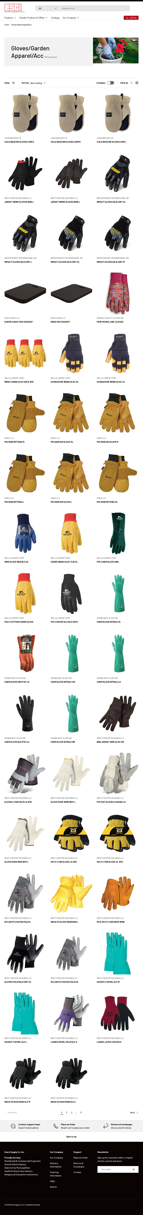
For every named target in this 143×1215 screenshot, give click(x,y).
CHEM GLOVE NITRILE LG (109, 681)
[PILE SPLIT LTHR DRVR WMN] (118, 893)
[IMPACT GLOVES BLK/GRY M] (118, 233)
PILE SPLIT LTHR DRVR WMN (111, 921)
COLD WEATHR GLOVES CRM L (111, 141)
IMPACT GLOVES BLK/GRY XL (111, 201)
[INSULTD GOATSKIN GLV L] (71, 1074)
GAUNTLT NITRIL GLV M (108, 981)
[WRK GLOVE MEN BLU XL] (25, 533)
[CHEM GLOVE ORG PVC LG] (25, 653)
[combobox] (82, 8)
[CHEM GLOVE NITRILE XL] (118, 593)
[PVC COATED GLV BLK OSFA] (71, 593)
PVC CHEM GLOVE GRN (108, 561)
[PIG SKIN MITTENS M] (25, 413)
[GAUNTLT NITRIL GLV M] (118, 953)
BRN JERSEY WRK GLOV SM (110, 741)
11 (81, 1112)
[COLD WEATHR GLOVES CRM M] (71, 113)
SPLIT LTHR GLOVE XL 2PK (110, 861)
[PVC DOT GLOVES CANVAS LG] (118, 773)
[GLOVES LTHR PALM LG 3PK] (25, 773)
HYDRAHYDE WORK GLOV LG (111, 381)
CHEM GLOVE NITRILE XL (109, 621)
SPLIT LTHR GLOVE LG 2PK (64, 861)
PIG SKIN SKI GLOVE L (61, 501)
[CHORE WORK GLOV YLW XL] (71, 533)
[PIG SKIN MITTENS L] (25, 473)
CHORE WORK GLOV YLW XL (64, 561)
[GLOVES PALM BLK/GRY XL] (25, 953)
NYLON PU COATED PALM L (17, 921)
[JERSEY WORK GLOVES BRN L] (25, 173)
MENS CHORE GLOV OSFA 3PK (19, 381)
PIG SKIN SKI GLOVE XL (62, 441)
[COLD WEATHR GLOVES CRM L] (118, 113)
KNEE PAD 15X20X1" (60, 321)
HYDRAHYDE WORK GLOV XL (65, 381)
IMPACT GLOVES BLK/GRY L (18, 261)
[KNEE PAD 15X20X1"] (71, 293)
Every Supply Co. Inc (17, 1205)
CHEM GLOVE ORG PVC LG (16, 681)
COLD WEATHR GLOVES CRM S (19, 141)
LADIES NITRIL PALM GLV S (64, 1042)
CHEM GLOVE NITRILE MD (63, 741)
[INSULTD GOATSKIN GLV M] (25, 1074)
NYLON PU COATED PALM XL (65, 981)
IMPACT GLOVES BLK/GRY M (111, 261)
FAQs (52, 1181)
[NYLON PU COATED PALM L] (25, 893)
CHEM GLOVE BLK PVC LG (16, 741)
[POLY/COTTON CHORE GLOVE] (25, 593)
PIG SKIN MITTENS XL (107, 501)
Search (53, 1186)
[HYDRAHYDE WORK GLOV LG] (118, 353)
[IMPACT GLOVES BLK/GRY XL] (118, 173)
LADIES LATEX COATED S (109, 1042)
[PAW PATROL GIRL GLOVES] (118, 293)
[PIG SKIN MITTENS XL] (118, 473)
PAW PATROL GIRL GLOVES (110, 321)
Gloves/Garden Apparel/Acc (21, 25)
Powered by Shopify (32, 1205)
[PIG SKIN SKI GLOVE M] (118, 413)
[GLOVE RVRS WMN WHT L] (71, 773)
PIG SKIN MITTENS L (14, 501)
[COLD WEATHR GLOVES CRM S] (25, 113)
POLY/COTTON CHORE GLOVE (18, 621)
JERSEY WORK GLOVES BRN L (19, 201)
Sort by (25, 82)
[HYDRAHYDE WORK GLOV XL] (71, 353)
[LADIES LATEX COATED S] (118, 1013)
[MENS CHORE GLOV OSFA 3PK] (25, 353)
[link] (31, 1112)
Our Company (56, 1157)
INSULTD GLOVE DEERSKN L (64, 921)
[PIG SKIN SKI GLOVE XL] (71, 413)
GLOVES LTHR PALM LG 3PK (18, 802)
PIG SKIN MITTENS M (14, 441)
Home (6, 25)
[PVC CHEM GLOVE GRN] (118, 533)
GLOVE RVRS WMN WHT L (63, 802)
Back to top (71, 1136)
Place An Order (80, 1157)
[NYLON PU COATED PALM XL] (71, 953)
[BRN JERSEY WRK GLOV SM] (118, 713)
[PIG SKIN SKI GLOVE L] (71, 473)
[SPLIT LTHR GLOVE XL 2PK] (118, 834)
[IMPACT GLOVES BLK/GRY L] (25, 233)
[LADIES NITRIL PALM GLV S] (71, 1013)
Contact (77, 1172)
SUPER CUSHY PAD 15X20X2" (18, 321)
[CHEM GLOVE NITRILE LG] (118, 653)
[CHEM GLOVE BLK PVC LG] (25, 713)
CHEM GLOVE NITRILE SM (63, 681)
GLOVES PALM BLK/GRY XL (17, 981)
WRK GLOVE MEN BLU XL (16, 561)
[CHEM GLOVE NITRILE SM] (71, 653)
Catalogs (55, 17)
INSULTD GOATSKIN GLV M (17, 1101)
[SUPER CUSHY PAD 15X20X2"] (25, 293)
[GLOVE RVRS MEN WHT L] (25, 834)
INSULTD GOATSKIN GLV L (63, 1101)
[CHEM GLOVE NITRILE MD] (71, 713)
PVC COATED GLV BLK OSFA (64, 621)
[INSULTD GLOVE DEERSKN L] (71, 893)
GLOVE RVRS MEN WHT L (16, 861)
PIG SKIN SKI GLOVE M (107, 441)
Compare (100, 82)
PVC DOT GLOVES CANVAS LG (111, 802)
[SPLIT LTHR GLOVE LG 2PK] (71, 834)
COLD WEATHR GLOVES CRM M (65, 141)
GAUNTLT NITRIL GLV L (15, 1042)
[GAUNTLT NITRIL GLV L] (25, 1013)
